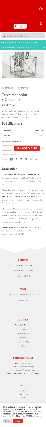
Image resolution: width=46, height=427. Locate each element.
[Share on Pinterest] (26, 159)
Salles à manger (8, 88)
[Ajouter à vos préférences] (43, 148)
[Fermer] (44, 36)
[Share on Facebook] (16, 159)
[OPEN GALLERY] (23, 65)
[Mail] (31, 159)
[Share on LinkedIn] (21, 159)
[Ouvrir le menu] (4, 16)
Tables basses (23, 88)
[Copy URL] (35, 159)
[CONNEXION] (41, 23)
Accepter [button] (18, 421)
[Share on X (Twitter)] (11, 159)
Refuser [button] (7, 421)
